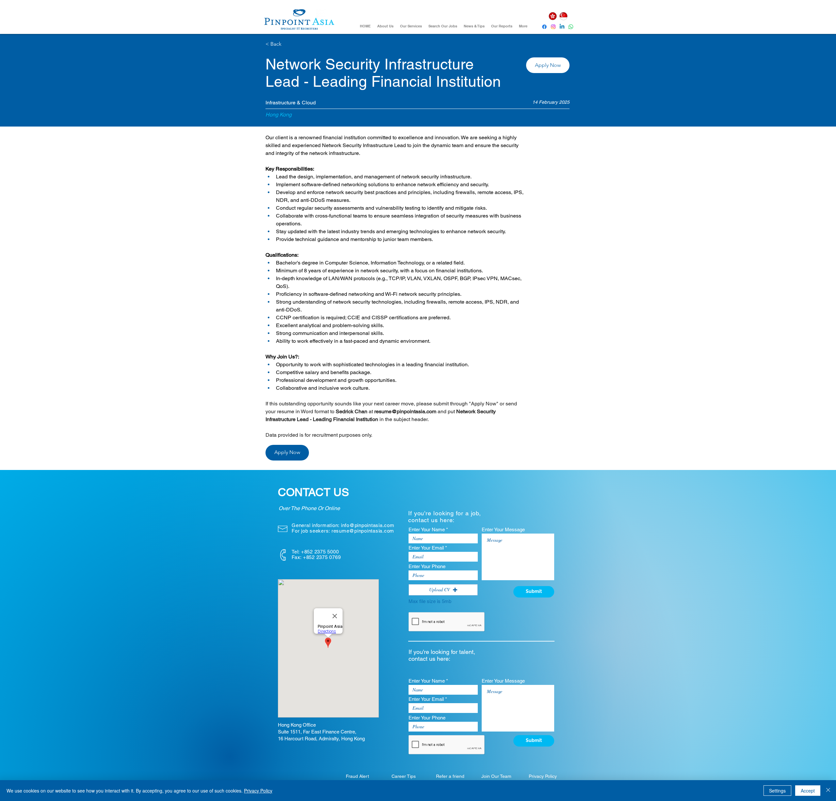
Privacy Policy (258, 790)
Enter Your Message (503, 529)
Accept (808, 790)
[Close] (828, 790)
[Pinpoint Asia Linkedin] (562, 27)
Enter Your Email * (428, 547)
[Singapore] (563, 16)
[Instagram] (553, 27)
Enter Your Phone (427, 566)
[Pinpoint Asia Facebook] (544, 27)
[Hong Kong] (552, 16)
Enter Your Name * (428, 529)
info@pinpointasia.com (367, 525)
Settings (777, 790)
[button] (548, 65)
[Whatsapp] (571, 27)
